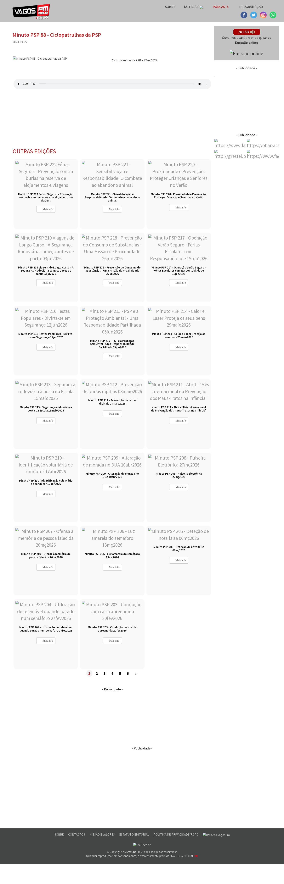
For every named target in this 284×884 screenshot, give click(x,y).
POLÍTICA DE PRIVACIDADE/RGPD (176, 834)
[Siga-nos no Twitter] (264, 14)
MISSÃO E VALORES (102, 834)
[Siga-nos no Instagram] (254, 14)
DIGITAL (184, 856)
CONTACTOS (77, 834)
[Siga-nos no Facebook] (244, 14)
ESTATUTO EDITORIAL (134, 834)
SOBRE (59, 834)
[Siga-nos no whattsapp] (273, 14)
